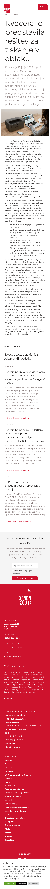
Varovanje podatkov (14, 740)
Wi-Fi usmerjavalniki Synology (18, 775)
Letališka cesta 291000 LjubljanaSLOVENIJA (11, 626)
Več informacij (10, 876)
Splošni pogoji (11, 804)
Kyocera (8, 760)
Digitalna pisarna (12, 747)
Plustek (8, 779)
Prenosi (8, 800)
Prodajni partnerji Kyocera (16, 811)
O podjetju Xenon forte (15, 818)
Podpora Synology (13, 796)
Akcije (7, 829)
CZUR (7, 782)
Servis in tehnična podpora (17, 793)
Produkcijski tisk (12, 722)
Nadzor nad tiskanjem (15, 715)
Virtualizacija (10, 743)
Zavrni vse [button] (22, 883)
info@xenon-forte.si (12, 656)
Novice (8, 833)
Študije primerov (12, 825)
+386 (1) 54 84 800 (12, 638)
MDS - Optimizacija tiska (16, 719)
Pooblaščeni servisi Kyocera (17, 807)
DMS (7, 733)
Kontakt (8, 836)
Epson (7, 764)
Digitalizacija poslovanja (15, 729)
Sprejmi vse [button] (9, 883)
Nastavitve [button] (33, 883)
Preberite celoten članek (19, 418)
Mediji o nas (10, 822)
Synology (9, 771)
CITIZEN (8, 767)
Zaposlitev (9, 840)
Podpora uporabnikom (15, 789)
